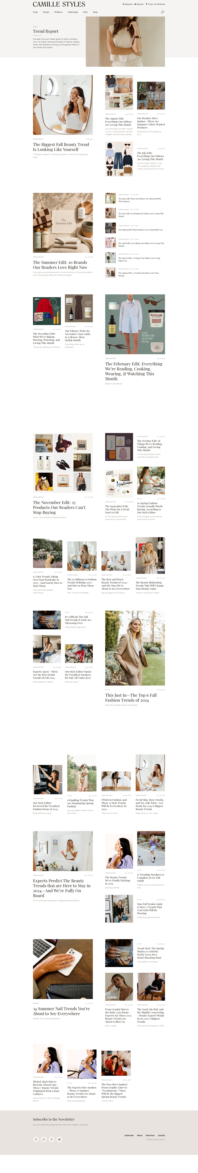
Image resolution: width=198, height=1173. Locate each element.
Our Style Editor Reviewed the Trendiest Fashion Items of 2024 (46, 806)
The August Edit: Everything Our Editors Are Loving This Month (118, 121)
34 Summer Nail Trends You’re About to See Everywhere (61, 1011)
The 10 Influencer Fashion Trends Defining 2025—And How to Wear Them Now (82, 584)
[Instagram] (44, 1139)
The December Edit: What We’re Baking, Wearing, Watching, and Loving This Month (46, 338)
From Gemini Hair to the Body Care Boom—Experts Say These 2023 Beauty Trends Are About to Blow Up (118, 1015)
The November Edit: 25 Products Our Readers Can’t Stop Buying (59, 507)
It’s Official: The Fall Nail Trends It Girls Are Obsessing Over (78, 620)
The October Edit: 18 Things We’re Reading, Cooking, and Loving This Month (149, 445)
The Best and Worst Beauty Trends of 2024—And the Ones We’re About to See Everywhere (115, 584)
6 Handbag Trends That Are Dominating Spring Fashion (80, 803)
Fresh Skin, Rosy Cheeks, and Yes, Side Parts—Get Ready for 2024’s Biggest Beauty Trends (150, 804)
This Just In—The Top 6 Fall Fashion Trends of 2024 (131, 697)
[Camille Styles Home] (59, 4)
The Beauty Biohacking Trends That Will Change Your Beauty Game (150, 585)
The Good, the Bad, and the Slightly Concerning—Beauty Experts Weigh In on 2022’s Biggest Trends (150, 1015)
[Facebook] (36, 1139)
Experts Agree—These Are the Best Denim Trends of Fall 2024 (45, 674)
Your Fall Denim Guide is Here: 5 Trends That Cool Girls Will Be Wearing (150, 908)
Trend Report (38, 139)
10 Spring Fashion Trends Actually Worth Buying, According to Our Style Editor (150, 507)
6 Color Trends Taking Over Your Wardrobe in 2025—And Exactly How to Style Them (47, 581)
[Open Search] (162, 12)
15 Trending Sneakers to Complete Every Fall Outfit (150, 877)
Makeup (36, 1003)
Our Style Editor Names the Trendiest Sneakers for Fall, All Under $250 (78, 674)
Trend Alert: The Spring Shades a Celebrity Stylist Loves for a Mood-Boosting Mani (150, 953)
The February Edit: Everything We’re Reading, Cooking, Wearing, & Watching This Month (133, 371)
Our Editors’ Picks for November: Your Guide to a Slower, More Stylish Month (77, 335)
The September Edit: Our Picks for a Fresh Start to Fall (117, 509)
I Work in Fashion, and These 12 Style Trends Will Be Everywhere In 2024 (114, 804)
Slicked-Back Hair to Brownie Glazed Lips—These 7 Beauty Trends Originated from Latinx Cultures (46, 1088)
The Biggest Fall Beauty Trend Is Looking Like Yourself (61, 147)
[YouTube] (59, 1139)
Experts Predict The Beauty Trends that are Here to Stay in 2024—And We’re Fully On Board (62, 888)
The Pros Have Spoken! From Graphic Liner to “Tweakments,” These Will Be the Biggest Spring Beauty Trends (114, 1090)
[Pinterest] (51, 1139)
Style (35, 27)
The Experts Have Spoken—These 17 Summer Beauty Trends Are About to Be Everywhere (81, 1092)
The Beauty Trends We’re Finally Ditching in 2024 (117, 880)
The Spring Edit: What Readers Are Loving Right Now (140, 229)
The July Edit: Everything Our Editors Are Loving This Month (150, 156)
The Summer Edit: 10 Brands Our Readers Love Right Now (60, 264)
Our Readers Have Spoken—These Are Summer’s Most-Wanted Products (151, 122)
